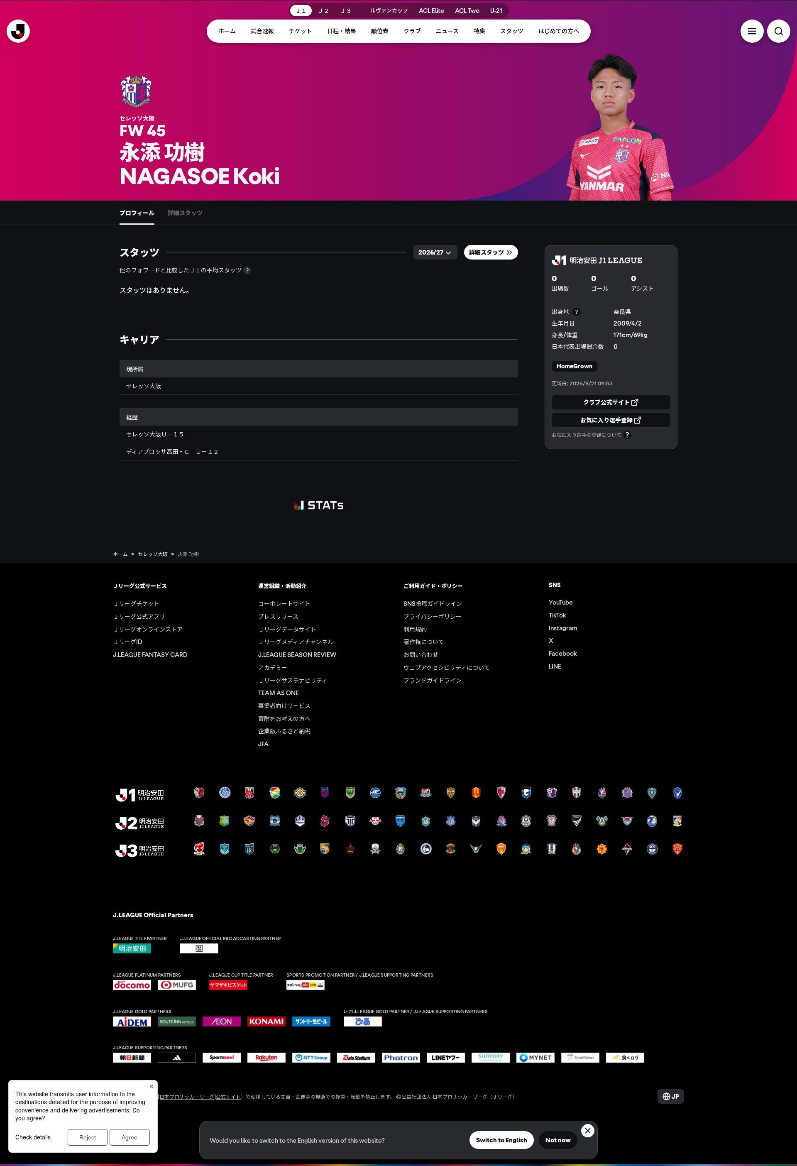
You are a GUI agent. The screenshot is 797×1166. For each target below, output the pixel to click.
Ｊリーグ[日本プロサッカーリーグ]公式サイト (189, 1096)
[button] (752, 31)
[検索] (778, 31)
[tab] (137, 213)
